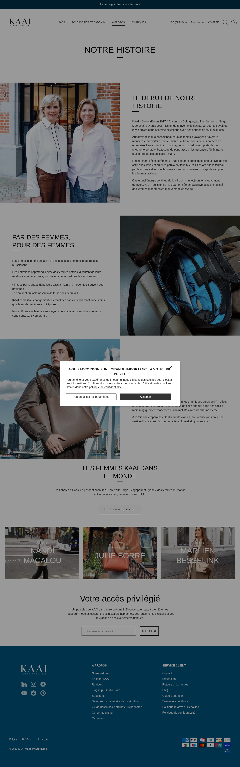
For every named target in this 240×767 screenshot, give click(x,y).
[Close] (171, 367)
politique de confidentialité (105, 387)
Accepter (145, 396)
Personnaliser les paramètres (91, 396)
